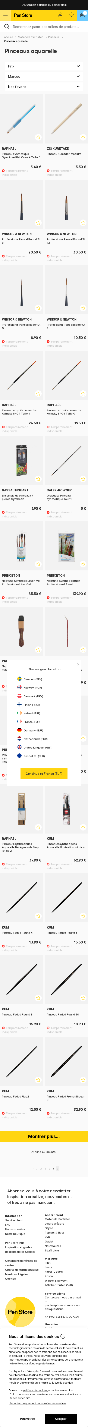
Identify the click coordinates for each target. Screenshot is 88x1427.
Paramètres (27, 1418)
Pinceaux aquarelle (16, 41)
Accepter (61, 1418)
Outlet (49, 1241)
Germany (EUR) (33, 730)
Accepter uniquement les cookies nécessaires (37, 1403)
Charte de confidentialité (21, 1269)
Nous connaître (15, 1229)
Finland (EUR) (32, 704)
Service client (14, 1220)
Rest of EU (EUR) (34, 756)
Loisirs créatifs (54, 1223)
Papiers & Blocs (55, 1232)
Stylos (49, 1228)
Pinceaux (54, 37)
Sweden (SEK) (33, 679)
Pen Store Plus (14, 1242)
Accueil (8, 37)
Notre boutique (15, 1233)
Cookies (10, 1278)
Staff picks (52, 1250)
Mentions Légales (16, 1274)
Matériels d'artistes (30, 37)
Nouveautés (53, 1246)
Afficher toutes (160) (59, 1285)
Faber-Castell (54, 1271)
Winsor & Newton (56, 1280)
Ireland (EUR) (32, 713)
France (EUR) (32, 722)
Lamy (48, 1267)
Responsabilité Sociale (20, 1251)
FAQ (7, 1224)
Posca (49, 1276)
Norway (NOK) (33, 687)
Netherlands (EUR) (36, 739)
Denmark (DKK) (33, 696)
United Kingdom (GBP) (38, 747)
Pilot (48, 1262)
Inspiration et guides (18, 1247)
